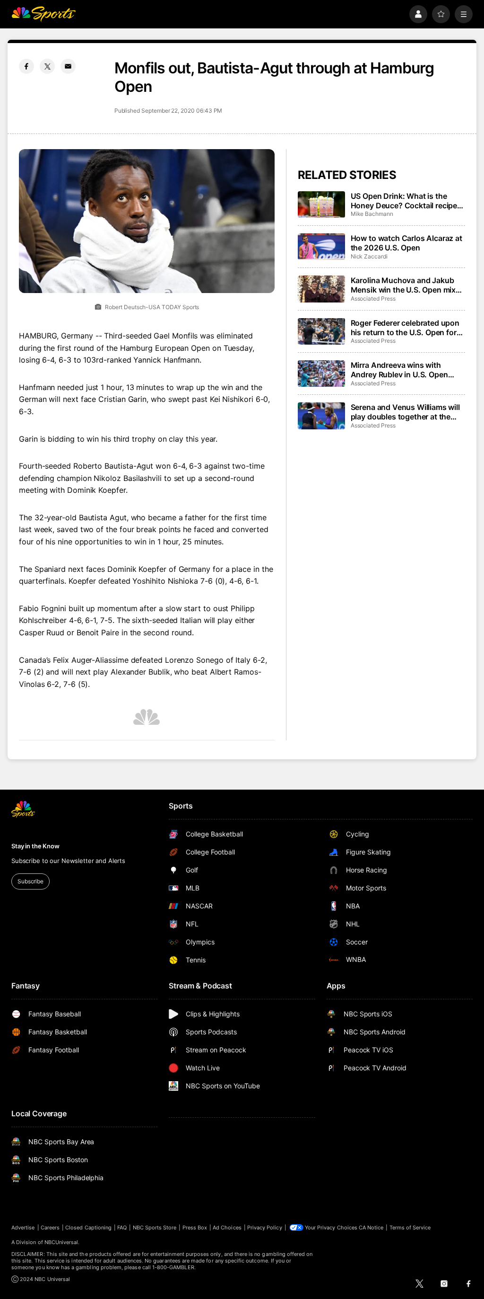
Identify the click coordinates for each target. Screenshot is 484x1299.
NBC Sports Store (155, 1227)
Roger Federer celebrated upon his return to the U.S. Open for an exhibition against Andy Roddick (405, 327)
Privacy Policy (264, 1227)
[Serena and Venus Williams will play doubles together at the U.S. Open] (321, 415)
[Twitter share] (47, 66)
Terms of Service (410, 1227)
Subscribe (30, 881)
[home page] (43, 14)
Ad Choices (227, 1227)
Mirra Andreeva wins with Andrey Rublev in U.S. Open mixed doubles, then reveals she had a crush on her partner (408, 369)
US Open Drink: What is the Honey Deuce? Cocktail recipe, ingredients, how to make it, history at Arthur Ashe (405, 200)
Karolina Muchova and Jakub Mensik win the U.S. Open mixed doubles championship (408, 285)
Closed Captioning (88, 1227)
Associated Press (373, 298)
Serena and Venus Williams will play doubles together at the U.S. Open (405, 411)
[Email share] (68, 66)
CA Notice (371, 1227)
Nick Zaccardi (369, 256)
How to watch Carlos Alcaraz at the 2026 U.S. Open (406, 242)
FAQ (122, 1227)
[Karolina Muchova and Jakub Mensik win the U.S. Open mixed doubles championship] (321, 289)
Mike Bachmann (372, 213)
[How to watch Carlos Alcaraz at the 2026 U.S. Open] (321, 246)
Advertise (23, 1227)
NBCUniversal (61, 1242)
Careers (50, 1227)
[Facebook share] (26, 66)
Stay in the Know (35, 846)
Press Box (194, 1227)
